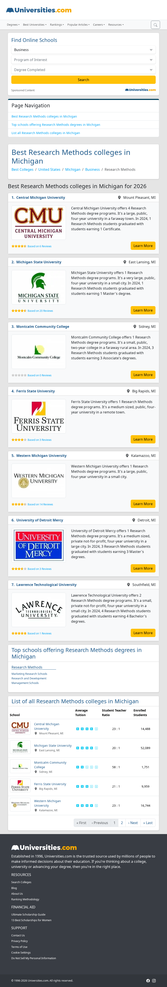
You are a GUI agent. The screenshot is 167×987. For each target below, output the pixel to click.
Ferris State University (35, 391)
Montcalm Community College (42, 326)
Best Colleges (22, 169)
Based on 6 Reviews (40, 246)
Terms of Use (19, 947)
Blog (14, 888)
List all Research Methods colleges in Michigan (46, 133)
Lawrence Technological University (46, 584)
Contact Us (18, 935)
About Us (17, 894)
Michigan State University (38, 262)
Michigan (72, 169)
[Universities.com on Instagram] (154, 980)
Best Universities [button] (33, 25)
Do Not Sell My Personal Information (33, 958)
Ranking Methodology (25, 899)
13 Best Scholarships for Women (31, 920)
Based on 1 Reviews (40, 633)
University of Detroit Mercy (39, 520)
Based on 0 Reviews (40, 375)
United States (49, 169)
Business (92, 169)
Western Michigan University (41, 455)
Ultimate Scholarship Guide (28, 914)
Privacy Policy (19, 941)
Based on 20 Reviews (40, 311)
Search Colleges (21, 882)
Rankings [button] (56, 25)
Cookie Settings (21, 952)
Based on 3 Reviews (40, 440)
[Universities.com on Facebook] (148, 980)
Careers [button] (98, 25)
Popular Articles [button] (77, 25)
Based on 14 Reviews (40, 504)
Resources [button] (115, 25)
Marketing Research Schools (29, 674)
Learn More (143, 245)
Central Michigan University (40, 197)
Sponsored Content (23, 90)
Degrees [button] (12, 25)
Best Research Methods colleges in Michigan (44, 116)
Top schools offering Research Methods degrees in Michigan (56, 125)
